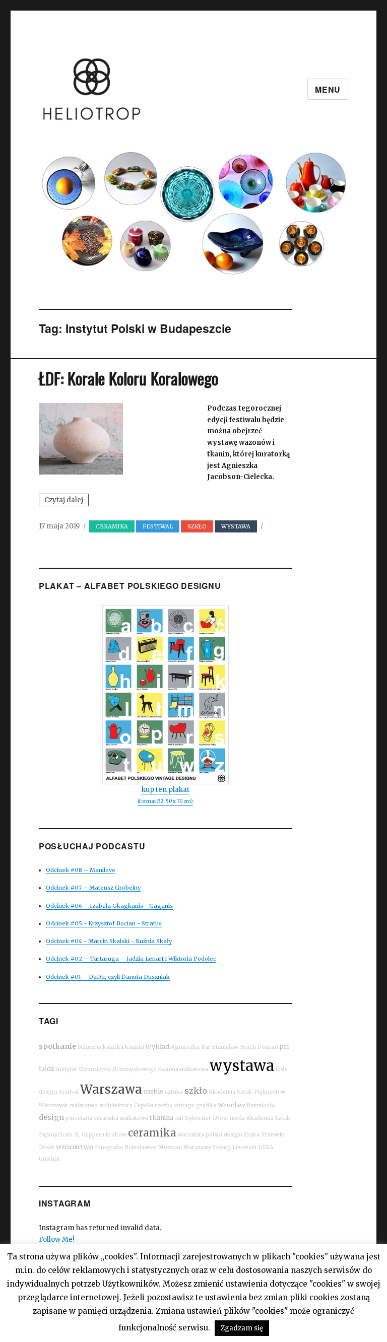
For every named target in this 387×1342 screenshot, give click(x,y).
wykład (157, 1046)
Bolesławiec (140, 1147)
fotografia (109, 1147)
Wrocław (231, 1105)
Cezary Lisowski (234, 1147)
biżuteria (89, 1047)
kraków (116, 1134)
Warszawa (111, 1089)
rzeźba (164, 1105)
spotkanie (57, 1046)
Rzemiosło (261, 1105)
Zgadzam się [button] (242, 1328)
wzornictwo (74, 1147)
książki (134, 1047)
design (51, 1117)
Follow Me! (56, 1239)
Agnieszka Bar (191, 1047)
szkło (195, 1091)
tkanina (161, 1117)
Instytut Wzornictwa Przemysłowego (106, 1069)
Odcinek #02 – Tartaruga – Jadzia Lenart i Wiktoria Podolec (131, 958)
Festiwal (158, 526)
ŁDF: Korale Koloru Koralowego (128, 378)
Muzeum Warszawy (184, 1147)
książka (113, 1047)
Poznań (267, 1047)
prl (284, 1046)
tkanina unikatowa (183, 1069)
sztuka (174, 1092)
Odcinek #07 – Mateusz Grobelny (93, 887)
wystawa (242, 1065)
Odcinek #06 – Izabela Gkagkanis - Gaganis (109, 905)
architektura (116, 1105)
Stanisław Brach (234, 1047)
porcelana (79, 1118)
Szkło (197, 526)
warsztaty (191, 1134)
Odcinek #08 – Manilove (80, 870)
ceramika (152, 1132)
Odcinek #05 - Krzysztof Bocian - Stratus (104, 923)
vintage (184, 1105)
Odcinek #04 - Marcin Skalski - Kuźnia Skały (109, 941)
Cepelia (143, 1105)
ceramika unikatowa (121, 1118)
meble (153, 1091)
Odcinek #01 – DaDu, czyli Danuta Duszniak (108, 976)
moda (237, 1118)
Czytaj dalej (66, 500)
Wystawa (235, 526)
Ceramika (112, 526)
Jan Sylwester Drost (201, 1118)
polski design (224, 1134)
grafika (206, 1105)
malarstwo (84, 1105)
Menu (328, 89)
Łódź (46, 1068)
